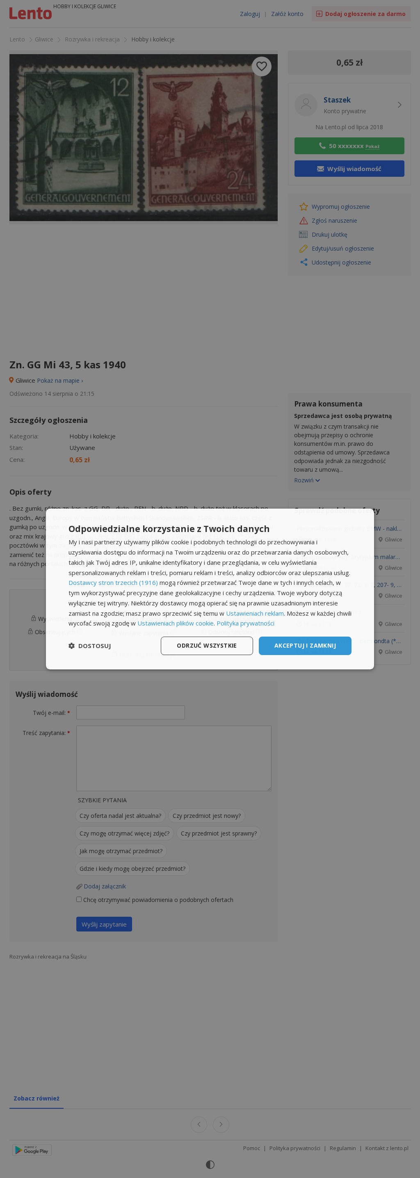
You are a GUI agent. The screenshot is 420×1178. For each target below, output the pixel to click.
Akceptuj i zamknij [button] (305, 645)
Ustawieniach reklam (255, 613)
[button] (89, 646)
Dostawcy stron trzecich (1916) (113, 582)
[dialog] (210, 589)
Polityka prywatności (245, 623)
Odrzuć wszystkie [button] (207, 645)
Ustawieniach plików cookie (175, 623)
